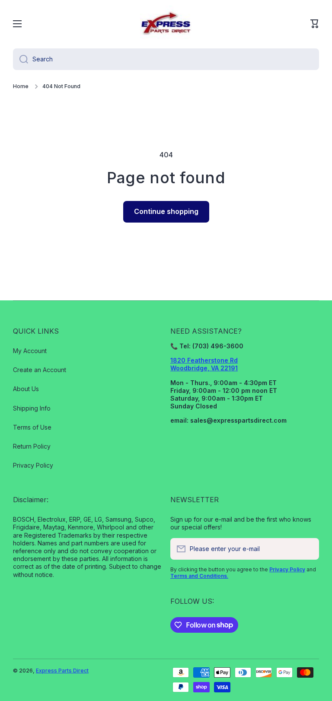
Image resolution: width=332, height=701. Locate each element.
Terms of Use (32, 427)
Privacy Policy (33, 465)
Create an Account (39, 369)
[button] (314, 23)
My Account (30, 350)
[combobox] (166, 59)
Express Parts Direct (62, 670)
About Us (26, 388)
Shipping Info (32, 408)
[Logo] (166, 24)
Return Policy (32, 446)
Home (21, 86)
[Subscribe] (308, 549)
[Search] (20, 59)
